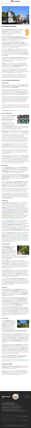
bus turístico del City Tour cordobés (20, 110)
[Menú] (2, 1)
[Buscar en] (28, 1)
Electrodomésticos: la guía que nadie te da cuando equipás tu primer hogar (11, 407)
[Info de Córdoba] (15, 1)
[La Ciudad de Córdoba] (15, 24)
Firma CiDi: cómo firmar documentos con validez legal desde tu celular (10, 409)
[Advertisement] (15, 382)
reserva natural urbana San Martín (12, 223)
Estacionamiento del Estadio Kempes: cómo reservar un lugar (9, 404)
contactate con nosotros (24, 420)
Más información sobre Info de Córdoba (23, 416)
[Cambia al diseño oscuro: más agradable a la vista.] (27, 1)
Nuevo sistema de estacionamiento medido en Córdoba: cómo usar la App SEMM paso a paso (13, 410)
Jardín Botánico (18, 235)
